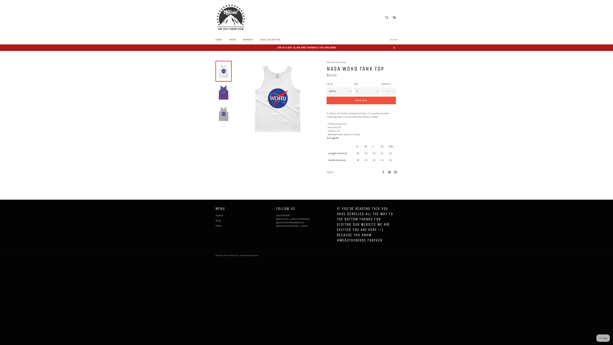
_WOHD (303, 225)
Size (356, 84)
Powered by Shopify (249, 255)
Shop (218, 225)
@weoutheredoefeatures (290, 222)
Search (219, 215)
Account (393, 39)
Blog (218, 220)
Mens (232, 39)
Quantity (386, 84)
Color (330, 84)
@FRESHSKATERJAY (287, 225)
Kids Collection (270, 39)
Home (219, 39)
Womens (248, 39)
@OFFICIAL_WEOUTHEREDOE (293, 218)
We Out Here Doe (231, 255)
